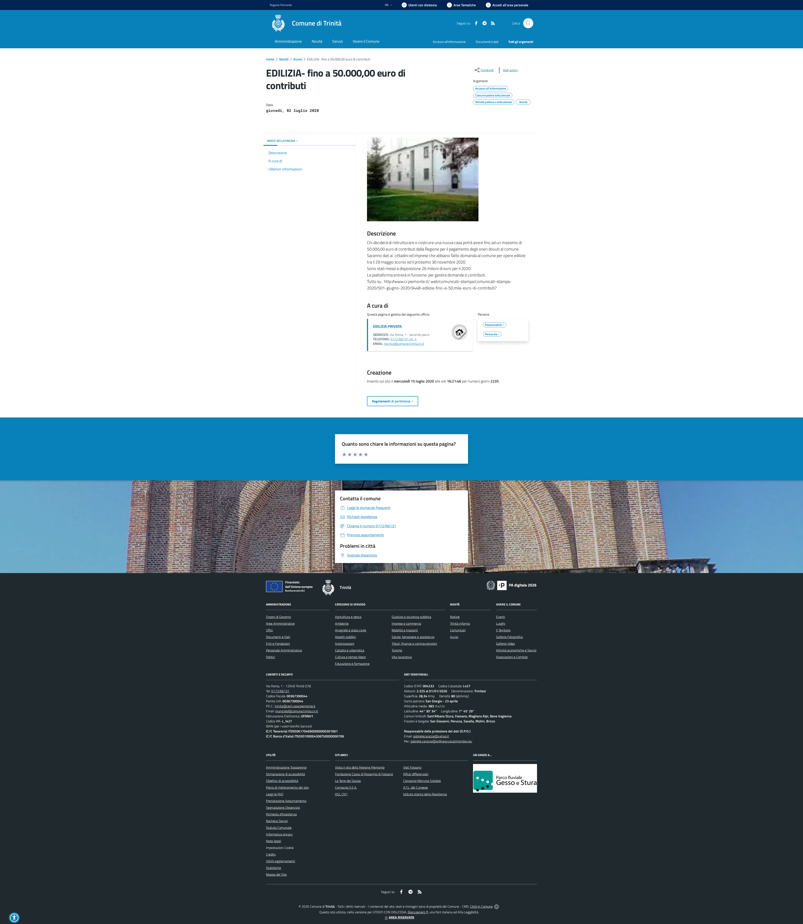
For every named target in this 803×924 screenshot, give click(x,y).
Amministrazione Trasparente (286, 767)
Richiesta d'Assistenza (281, 814)
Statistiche (273, 867)
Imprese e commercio (406, 623)
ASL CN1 (341, 794)
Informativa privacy (279, 834)
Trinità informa (460, 623)
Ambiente (342, 623)
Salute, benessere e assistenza (413, 636)
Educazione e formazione (352, 663)
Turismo (397, 650)
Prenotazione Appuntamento (286, 800)
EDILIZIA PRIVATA (387, 326)
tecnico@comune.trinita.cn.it (404, 343)
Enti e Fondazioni (278, 643)
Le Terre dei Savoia (348, 780)
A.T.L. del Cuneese (415, 787)
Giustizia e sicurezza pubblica (411, 616)
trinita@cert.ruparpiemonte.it (295, 706)
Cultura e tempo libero (350, 656)
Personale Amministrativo (284, 650)
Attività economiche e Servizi (516, 650)
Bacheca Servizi (277, 820)
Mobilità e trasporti (405, 630)
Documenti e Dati (278, 636)
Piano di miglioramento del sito (287, 787)
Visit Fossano (412, 767)
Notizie (455, 616)
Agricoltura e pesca (348, 616)
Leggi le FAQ (274, 794)
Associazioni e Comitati (512, 656)
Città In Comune (481, 906)
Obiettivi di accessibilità (282, 780)
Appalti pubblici (345, 636)
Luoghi (500, 623)
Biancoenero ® (418, 912)
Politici (270, 656)
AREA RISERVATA (401, 917)
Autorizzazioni (344, 643)
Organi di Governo (278, 616)
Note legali (273, 840)
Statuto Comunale (279, 827)
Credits (271, 854)
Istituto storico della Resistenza (425, 794)
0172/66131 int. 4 (403, 339)
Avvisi (297, 59)
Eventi (500, 616)
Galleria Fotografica (509, 636)
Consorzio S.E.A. (346, 787)
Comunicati (457, 630)
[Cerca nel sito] (528, 23)
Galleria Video (505, 643)
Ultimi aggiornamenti (280, 861)
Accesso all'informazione (449, 41)
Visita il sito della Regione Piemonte (360, 767)
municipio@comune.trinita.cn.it (296, 711)
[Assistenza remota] (496, 906)
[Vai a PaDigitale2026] (511, 585)
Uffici (269, 630)
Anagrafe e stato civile (350, 630)
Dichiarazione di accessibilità (285, 774)
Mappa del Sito (276, 874)
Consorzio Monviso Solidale (422, 780)
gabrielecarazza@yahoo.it (431, 736)
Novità (284, 59)
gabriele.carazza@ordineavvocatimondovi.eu (441, 741)
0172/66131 (280, 691)
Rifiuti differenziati (415, 774)
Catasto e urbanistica (349, 650)
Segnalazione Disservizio (283, 807)
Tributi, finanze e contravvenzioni (414, 643)
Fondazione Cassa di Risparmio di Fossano (364, 774)
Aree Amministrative (280, 623)
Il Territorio (503, 630)
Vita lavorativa (402, 656)
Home (270, 59)
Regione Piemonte (281, 5)
